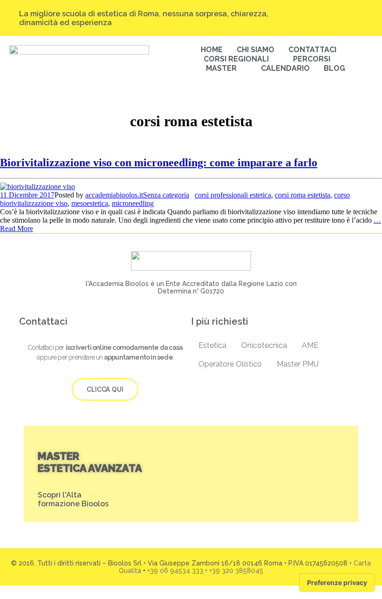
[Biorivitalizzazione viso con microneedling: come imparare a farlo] (37, 187)
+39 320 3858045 (236, 570)
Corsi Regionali (236, 58)
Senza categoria (166, 195)
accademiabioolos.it (114, 195)
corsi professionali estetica (233, 195)
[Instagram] (305, 14)
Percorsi (311, 58)
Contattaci (312, 49)
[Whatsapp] (359, 22)
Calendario (285, 68)
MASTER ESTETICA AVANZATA (90, 462)
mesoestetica (89, 203)
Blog (334, 68)
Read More (16, 228)
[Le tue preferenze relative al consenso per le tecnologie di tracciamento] (337, 583)
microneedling (133, 203)
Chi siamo (255, 49)
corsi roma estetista (302, 195)
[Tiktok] (323, 14)
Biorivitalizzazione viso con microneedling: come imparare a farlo (158, 163)
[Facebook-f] (341, 14)
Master (221, 68)
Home (212, 49)
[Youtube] (359, 14)
